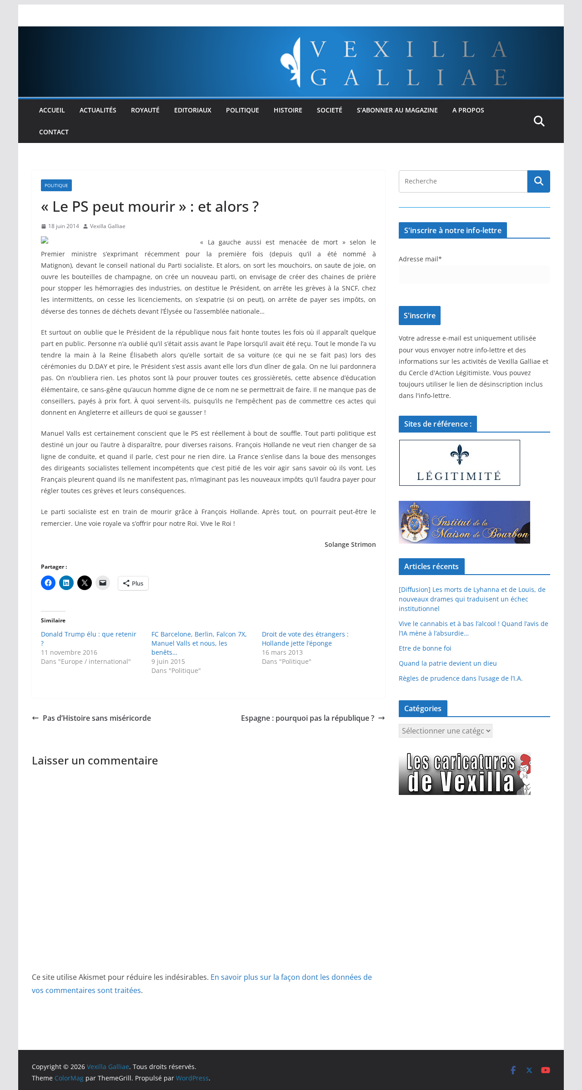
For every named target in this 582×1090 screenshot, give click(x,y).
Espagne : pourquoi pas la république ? (307, 718)
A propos (468, 110)
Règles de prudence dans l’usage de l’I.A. (461, 678)
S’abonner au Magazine (397, 110)
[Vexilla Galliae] (291, 33)
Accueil (52, 110)
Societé (329, 110)
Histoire (288, 110)
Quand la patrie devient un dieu (448, 663)
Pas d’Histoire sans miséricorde (97, 718)
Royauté (145, 110)
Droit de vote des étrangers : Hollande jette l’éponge (305, 638)
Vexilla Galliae (107, 226)
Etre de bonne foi (425, 648)
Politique (242, 110)
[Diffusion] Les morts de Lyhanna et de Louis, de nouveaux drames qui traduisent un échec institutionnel (472, 599)
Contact (54, 131)
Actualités (98, 110)
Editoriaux (192, 110)
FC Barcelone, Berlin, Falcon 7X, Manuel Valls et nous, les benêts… (199, 643)
